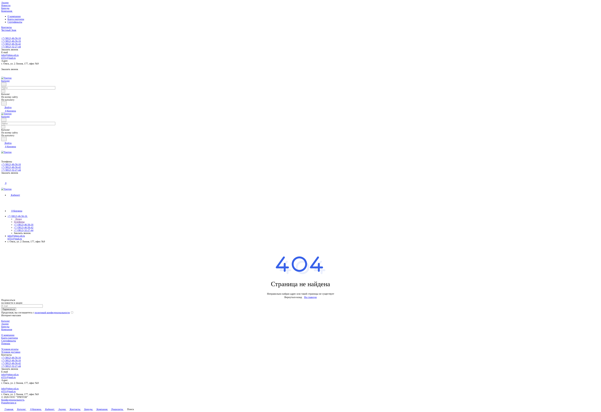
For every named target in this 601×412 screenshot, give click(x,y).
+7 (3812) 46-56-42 (11, 44)
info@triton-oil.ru (10, 55)
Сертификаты (15, 22)
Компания (6, 329)
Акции (5, 323)
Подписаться (9, 309)
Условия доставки (10, 352)
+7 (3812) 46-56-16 (11, 38)
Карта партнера (16, 19)
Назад (18, 219)
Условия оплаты (9, 349)
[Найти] (4, 103)
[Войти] (2, 179)
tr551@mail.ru (8, 58)
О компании (14, 16)
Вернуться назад (293, 297)
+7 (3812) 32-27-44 (11, 46)
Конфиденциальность (12, 400)
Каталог (5, 321)
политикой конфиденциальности (52, 312)
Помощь (5, 343)
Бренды (5, 326)
